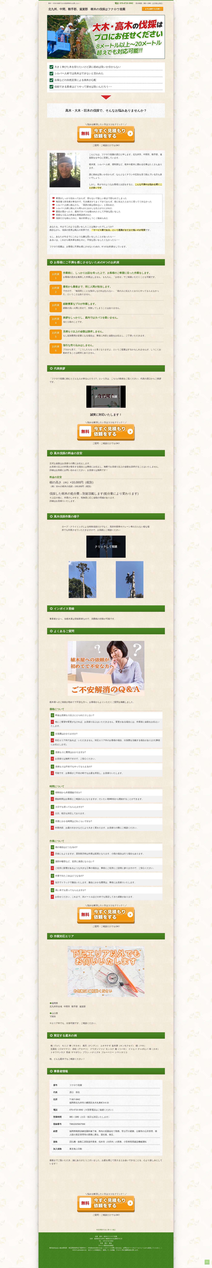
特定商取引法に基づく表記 (106, 1230)
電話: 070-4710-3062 (124, 3)
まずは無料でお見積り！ (153, 9)
